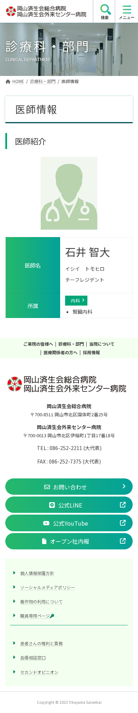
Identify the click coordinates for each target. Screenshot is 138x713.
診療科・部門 (71, 344)
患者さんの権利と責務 (41, 644)
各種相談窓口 (33, 658)
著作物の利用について (41, 601)
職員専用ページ (35, 616)
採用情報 (91, 352)
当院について (102, 344)
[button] (69, 487)
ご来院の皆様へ (38, 344)
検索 (105, 17)
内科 (75, 300)
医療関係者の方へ (60, 352)
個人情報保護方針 (37, 573)
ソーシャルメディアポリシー (47, 587)
